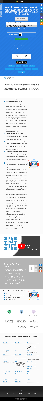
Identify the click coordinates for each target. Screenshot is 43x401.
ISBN (28, 371)
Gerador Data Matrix (9, 68)
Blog (35, 393)
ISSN (16, 373)
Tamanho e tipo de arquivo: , (15, 31)
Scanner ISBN (34, 68)
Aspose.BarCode (28, 92)
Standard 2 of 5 (19, 371)
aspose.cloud (26, 14)
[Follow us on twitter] (21, 390)
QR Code (5, 342)
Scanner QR (32, 65)
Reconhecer (19, 65)
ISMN (4, 373)
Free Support (20, 393)
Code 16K (5, 358)
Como (20, 80)
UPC (28, 350)
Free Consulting (28, 393)
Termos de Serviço (17, 42)
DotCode (29, 361)
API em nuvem (26, 94)
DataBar (29, 342)
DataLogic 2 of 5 (31, 366)
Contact (26, 399)
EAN (16, 350)
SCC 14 (28, 379)
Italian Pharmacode (20, 358)
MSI (16, 377)
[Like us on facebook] (19, 390)
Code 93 (5, 361)
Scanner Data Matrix (19, 68)
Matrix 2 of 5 (6, 371)
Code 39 (29, 358)
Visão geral (16, 77)
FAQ (21, 77)
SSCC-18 (5, 381)
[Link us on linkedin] (24, 390)
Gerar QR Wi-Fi (11, 65)
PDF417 (17, 342)
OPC (28, 377)
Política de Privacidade (25, 42)
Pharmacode (6, 379)
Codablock (18, 354)
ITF (28, 373)
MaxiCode (5, 377)
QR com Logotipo (21, 72)
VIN (28, 381)
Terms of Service (22, 399)
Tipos (33, 80)
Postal (17, 361)
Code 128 (29, 354)
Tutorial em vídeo (27, 77)
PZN (16, 379)
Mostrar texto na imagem (22, 28)
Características (35, 77)
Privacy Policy (17, 399)
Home (8, 393)
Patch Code (18, 381)
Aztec (4, 354)
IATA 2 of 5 (29, 368)
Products (13, 393)
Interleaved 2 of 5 (31, 363)
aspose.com (21, 14)
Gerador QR (25, 65)
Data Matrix (6, 350)
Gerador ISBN (27, 68)
